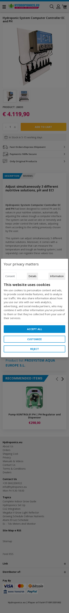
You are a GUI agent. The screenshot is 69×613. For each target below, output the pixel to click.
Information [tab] (57, 276)
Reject (34, 349)
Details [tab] (32, 276)
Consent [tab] (10, 276)
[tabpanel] (34, 301)
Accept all (34, 329)
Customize (34, 339)
